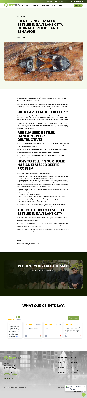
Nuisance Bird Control (63, 365)
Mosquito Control (62, 370)
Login (55, 1)
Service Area (45, 5)
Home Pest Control (62, 357)
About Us (61, 1)
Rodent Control (61, 367)
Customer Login (75, 370)
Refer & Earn (49, 1)
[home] (12, 5)
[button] (26, 5)
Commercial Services (62, 360)
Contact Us (67, 1)
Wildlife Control (61, 362)
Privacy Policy (61, 387)
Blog (60, 5)
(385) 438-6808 (10, 374)
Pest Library (54, 5)
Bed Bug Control (61, 372)
